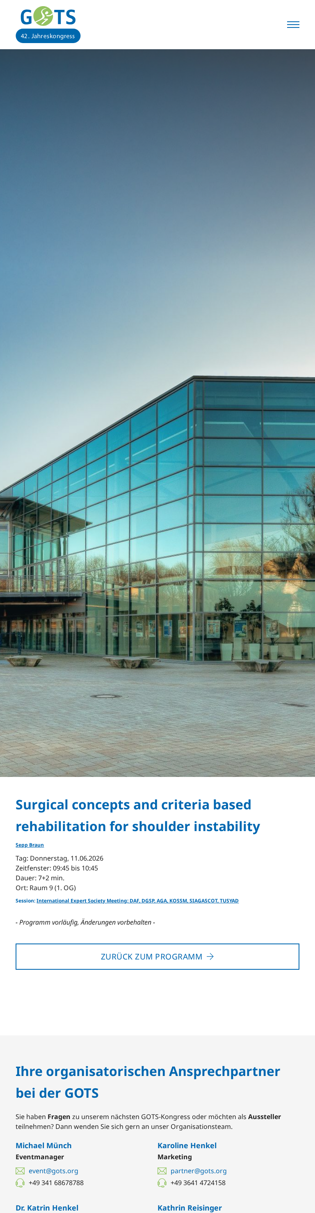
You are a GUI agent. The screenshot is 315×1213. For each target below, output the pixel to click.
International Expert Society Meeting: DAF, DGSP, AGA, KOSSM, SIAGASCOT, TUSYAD (138, 900)
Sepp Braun (30, 844)
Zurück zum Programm (152, 956)
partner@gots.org (199, 1170)
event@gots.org (53, 1170)
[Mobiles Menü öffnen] (293, 24)
